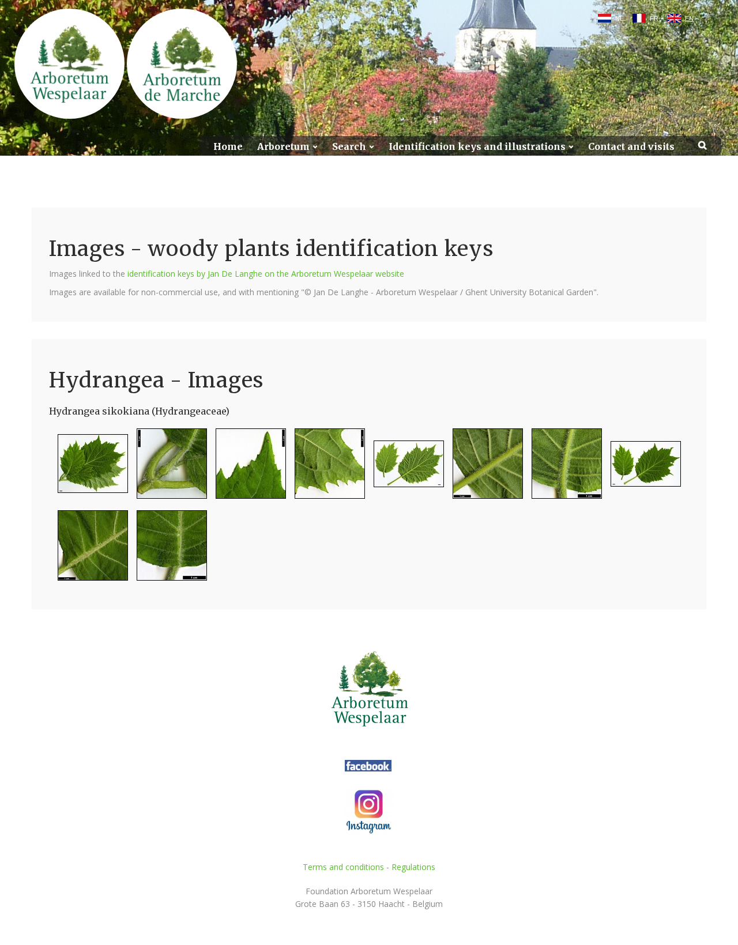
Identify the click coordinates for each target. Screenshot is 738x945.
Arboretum (283, 146)
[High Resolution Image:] (88, 468)
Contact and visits (631, 146)
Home (228, 146)
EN (689, 18)
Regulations (413, 866)
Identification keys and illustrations (477, 146)
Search (349, 146)
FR (654, 18)
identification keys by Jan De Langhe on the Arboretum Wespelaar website (265, 273)
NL (619, 18)
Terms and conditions (343, 866)
